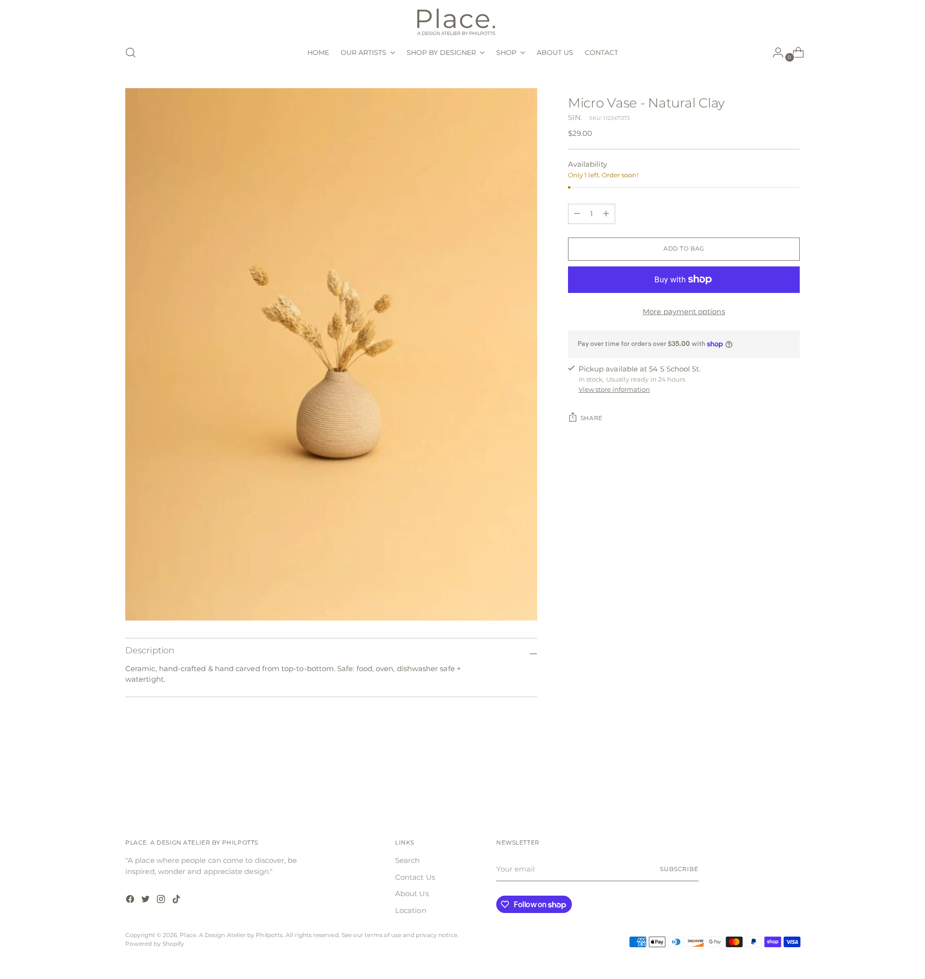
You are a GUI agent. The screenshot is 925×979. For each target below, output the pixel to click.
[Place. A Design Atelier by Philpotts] (462, 21)
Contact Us (415, 877)
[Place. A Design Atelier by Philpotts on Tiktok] (177, 900)
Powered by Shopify (154, 943)
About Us (412, 893)
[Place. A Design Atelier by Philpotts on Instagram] (162, 900)
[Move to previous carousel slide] (769, 781)
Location (410, 910)
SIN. (575, 117)
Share (592, 418)
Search (407, 860)
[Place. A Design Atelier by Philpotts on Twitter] (146, 900)
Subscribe (679, 869)
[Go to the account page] (774, 52)
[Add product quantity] (577, 214)
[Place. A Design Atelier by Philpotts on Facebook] (131, 900)
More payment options (684, 311)
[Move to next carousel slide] (791, 780)
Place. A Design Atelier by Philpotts (231, 935)
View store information (614, 389)
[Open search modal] (130, 52)
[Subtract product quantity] (606, 214)
